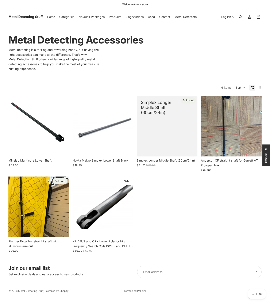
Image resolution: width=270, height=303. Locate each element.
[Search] (240, 17)
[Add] (62, 150)
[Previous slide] (207, 126)
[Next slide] (255, 126)
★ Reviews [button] (266, 155)
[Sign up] (255, 272)
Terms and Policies (135, 290)
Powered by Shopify (57, 290)
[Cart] (258, 17)
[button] (240, 87)
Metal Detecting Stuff (30, 290)
